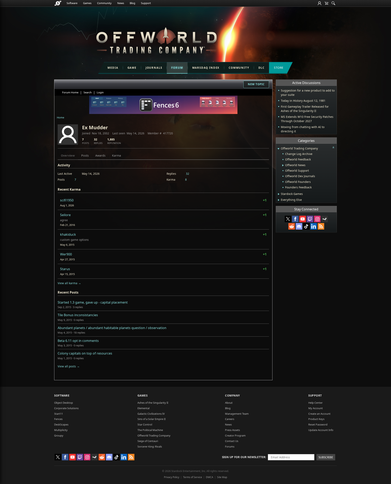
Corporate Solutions (66, 408)
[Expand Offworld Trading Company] (278, 148)
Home (60, 117)
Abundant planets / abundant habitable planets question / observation (112, 328)
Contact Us (231, 441)
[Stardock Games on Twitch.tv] (310, 219)
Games (87, 3)
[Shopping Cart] (326, 3)
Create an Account (319, 413)
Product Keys (316, 419)
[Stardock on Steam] (324, 219)
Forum (177, 68)
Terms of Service (192, 477)
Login (100, 92)
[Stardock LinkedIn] (313, 226)
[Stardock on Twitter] (288, 219)
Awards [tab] (100, 155)
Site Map (222, 477)
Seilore (65, 215)
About (229, 402)
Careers (229, 419)
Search (87, 92)
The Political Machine (150, 430)
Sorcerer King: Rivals (149, 446)
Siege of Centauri (147, 441)
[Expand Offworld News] (283, 165)
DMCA (209, 477)
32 (187, 174)
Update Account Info (320, 430)
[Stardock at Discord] (299, 226)
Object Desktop (63, 402)
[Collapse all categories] (333, 147)
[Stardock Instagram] (317, 219)
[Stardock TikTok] (306, 226)
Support (146, 3)
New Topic (256, 84)
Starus (65, 269)
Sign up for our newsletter (243, 457)
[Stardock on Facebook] (295, 219)
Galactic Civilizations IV (151, 413)
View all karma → (69, 283)
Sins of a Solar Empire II (151, 419)
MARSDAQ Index (206, 68)
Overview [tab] (68, 155)
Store (278, 68)
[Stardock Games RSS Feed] (321, 226)
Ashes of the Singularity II (152, 402)
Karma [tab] (116, 155)
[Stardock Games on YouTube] (302, 219)
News (120, 3)
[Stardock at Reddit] (291, 226)
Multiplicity (61, 430)
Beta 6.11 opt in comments (78, 340)
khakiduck (68, 234)
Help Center (315, 402)
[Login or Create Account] (319, 3)
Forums (229, 446)
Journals (154, 68)
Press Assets (232, 430)
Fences (58, 419)
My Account (315, 408)
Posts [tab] (85, 155)
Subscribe (326, 457)
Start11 (58, 413)
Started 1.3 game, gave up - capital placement (93, 302)
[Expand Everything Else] (278, 200)
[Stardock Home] (58, 3)
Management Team (237, 413)
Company (232, 395)
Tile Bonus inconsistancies (78, 315)
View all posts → (69, 366)
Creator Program (235, 435)
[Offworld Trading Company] (156, 39)
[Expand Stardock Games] (278, 194)
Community (104, 3)
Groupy (58, 435)
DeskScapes (61, 424)
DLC (261, 68)
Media (113, 68)
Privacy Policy (171, 477)
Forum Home (70, 92)
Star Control (144, 424)
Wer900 (66, 254)
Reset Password (317, 424)
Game (131, 68)
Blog (132, 3)
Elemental (143, 408)
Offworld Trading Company (153, 435)
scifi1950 (67, 200)
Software (72, 3)
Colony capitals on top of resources (85, 353)
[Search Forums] (333, 3)
